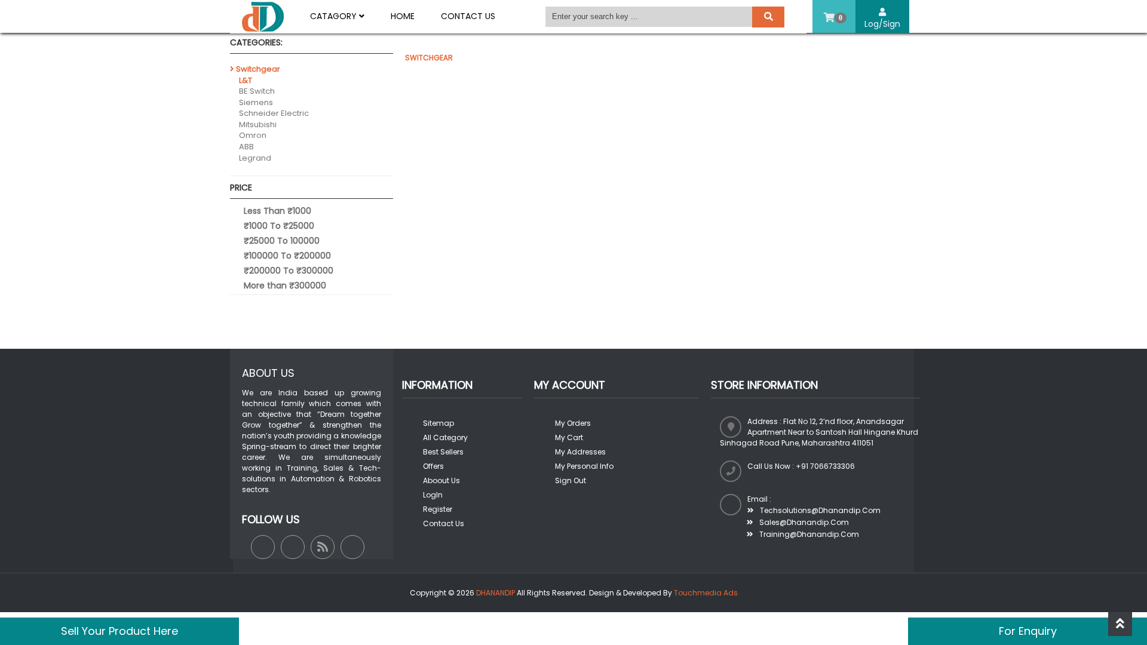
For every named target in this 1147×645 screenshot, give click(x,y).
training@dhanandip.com (808, 534)
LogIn (433, 495)
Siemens (256, 102)
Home (403, 16)
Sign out (570, 480)
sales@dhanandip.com (803, 522)
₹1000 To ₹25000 (279, 226)
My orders (573, 423)
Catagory (334, 16)
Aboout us (441, 480)
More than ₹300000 (285, 285)
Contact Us (468, 16)
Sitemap (438, 423)
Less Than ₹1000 (277, 211)
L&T (245, 80)
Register (437, 509)
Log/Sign (882, 24)
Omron (252, 135)
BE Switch (257, 91)
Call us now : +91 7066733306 (801, 466)
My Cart (569, 437)
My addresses (580, 452)
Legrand (255, 158)
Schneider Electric (274, 113)
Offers (433, 466)
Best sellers (443, 452)
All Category (445, 437)
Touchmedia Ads (706, 593)
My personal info (584, 466)
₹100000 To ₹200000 (287, 256)
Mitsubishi (258, 124)
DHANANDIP (495, 593)
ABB (246, 146)
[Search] (768, 17)
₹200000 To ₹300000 (288, 271)
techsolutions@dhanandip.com (819, 510)
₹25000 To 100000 (282, 241)
